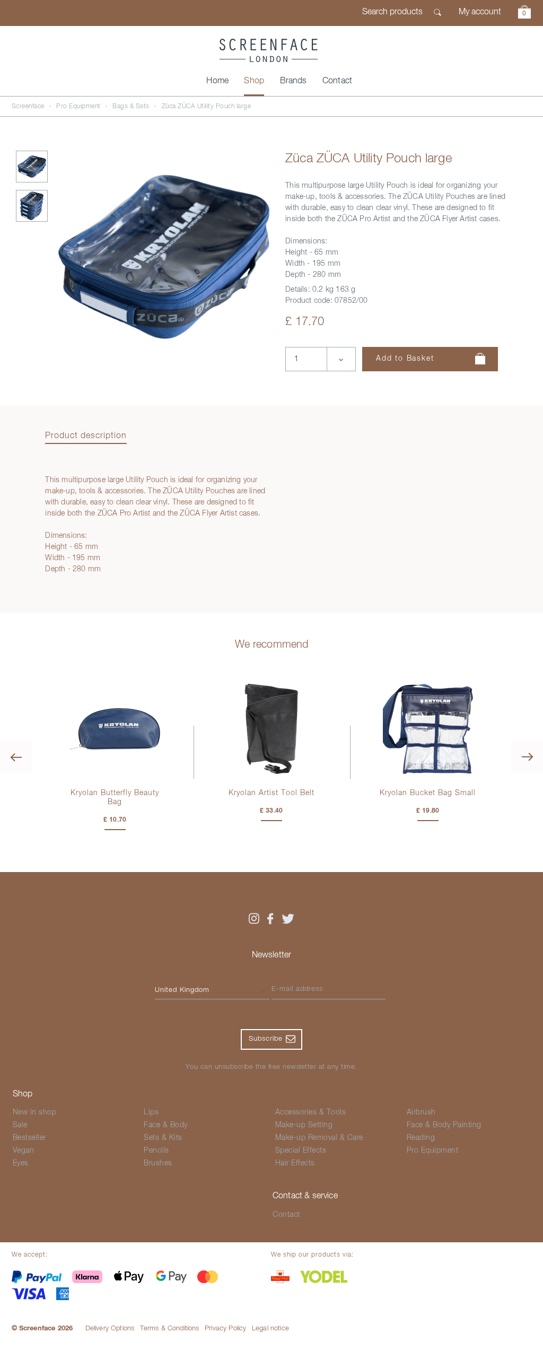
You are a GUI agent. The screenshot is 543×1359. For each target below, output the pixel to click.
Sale (20, 1125)
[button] (524, 13)
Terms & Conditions (169, 1328)
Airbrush (421, 1112)
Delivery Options (110, 1328)
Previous (16, 756)
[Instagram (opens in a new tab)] (253, 918)
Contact (337, 81)
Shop (254, 81)
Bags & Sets (131, 106)
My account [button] (480, 12)
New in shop (35, 1112)
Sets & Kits (163, 1138)
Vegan (23, 1150)
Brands (293, 81)
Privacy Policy (225, 1328)
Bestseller (29, 1138)
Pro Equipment (78, 106)
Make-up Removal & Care (319, 1138)
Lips (151, 1112)
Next (527, 756)
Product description (86, 436)
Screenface (28, 106)
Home (217, 81)
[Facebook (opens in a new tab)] (270, 918)
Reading (421, 1138)
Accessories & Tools (310, 1112)
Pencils (156, 1150)
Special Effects (301, 1150)
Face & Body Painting (444, 1125)
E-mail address (297, 989)
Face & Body (166, 1125)
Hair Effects (295, 1163)
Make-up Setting (304, 1125)
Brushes (158, 1163)
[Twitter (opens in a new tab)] (288, 918)
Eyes (21, 1163)
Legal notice (270, 1328)
